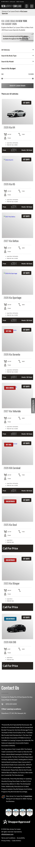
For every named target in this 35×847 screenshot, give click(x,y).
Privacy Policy (5, 840)
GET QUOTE (26, 103)
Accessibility (21, 838)
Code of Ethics (16, 840)
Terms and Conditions (8, 838)
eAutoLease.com (7, 834)
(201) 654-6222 (26, 6)
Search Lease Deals (17, 86)
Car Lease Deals (13, 11)
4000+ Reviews (20, 1)
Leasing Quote (33, 406)
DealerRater (28, 796)
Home (4, 11)
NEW (11, 6)
